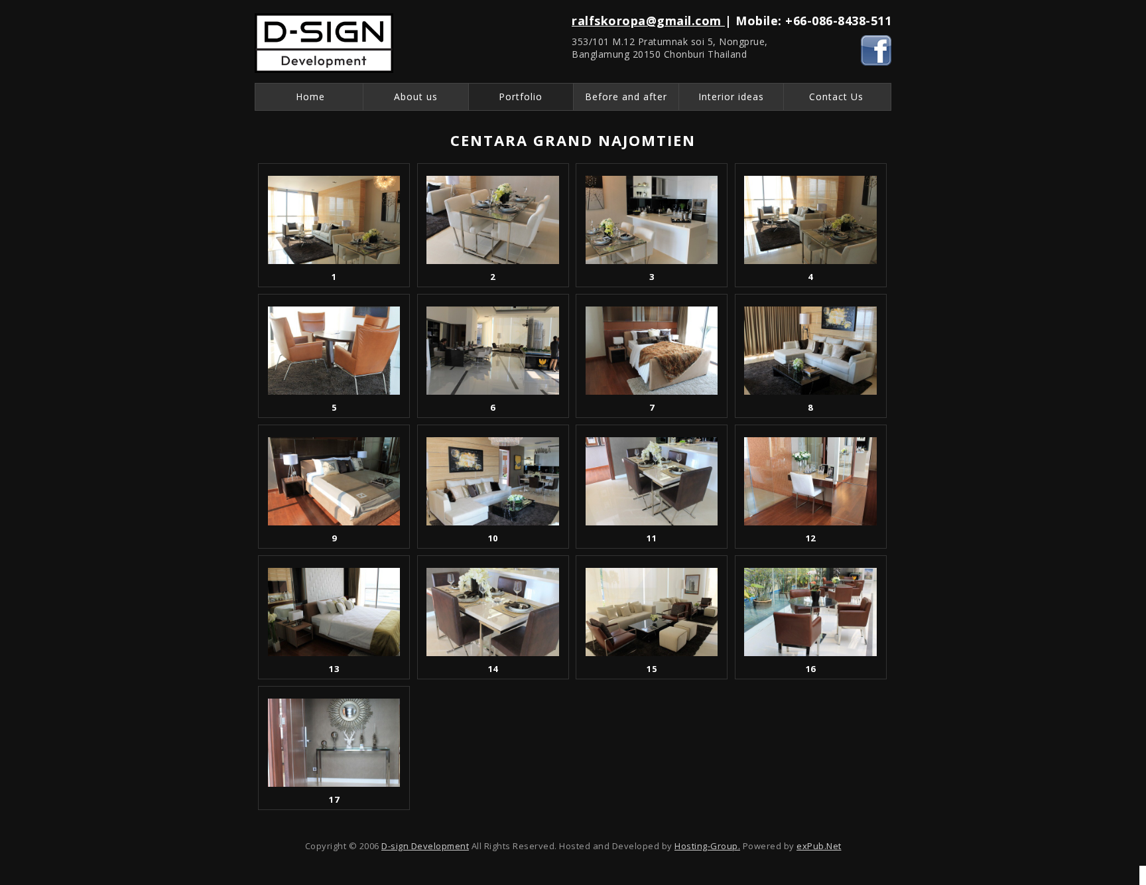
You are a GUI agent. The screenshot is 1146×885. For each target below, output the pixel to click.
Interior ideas (731, 96)
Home (310, 96)
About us (416, 96)
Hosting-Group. (707, 846)
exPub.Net (819, 846)
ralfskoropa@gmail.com (648, 21)
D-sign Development (425, 846)
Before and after (626, 96)
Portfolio (520, 96)
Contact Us (836, 96)
